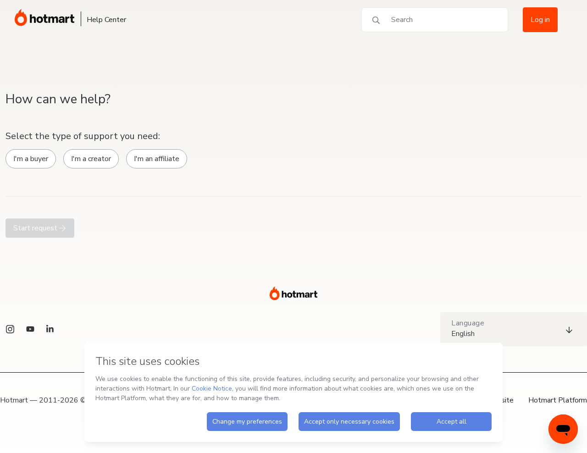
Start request (36, 228)
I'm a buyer (30, 159)
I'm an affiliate (156, 159)
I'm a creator (91, 159)
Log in (540, 20)
